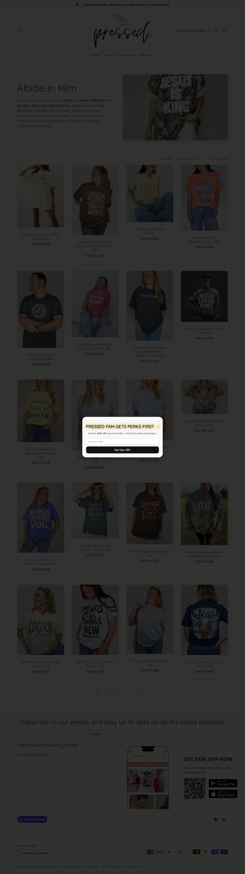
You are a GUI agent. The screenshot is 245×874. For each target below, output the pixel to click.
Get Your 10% (122, 450)
